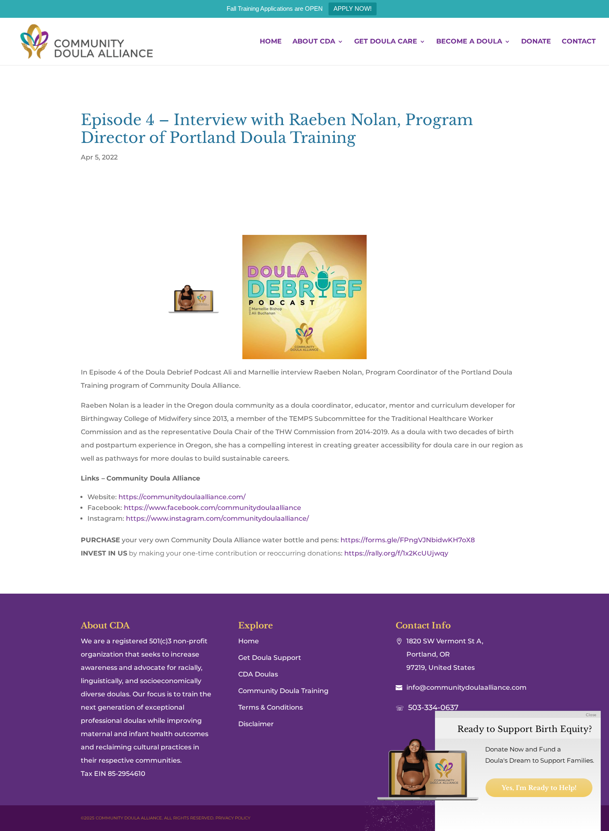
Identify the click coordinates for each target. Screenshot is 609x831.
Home (271, 42)
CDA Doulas (258, 674)
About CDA (313, 42)
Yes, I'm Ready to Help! (539, 788)
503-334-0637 (433, 707)
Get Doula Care (385, 42)
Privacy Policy (232, 818)
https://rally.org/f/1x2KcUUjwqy (396, 553)
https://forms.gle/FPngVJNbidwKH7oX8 (408, 540)
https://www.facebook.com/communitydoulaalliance (212, 508)
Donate (536, 42)
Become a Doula (469, 42)
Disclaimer (256, 724)
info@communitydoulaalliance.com (466, 687)
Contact (579, 42)
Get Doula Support (269, 658)
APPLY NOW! (353, 8)
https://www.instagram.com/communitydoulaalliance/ (217, 518)
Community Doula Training (283, 691)
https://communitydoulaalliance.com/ (182, 497)
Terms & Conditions (270, 707)
